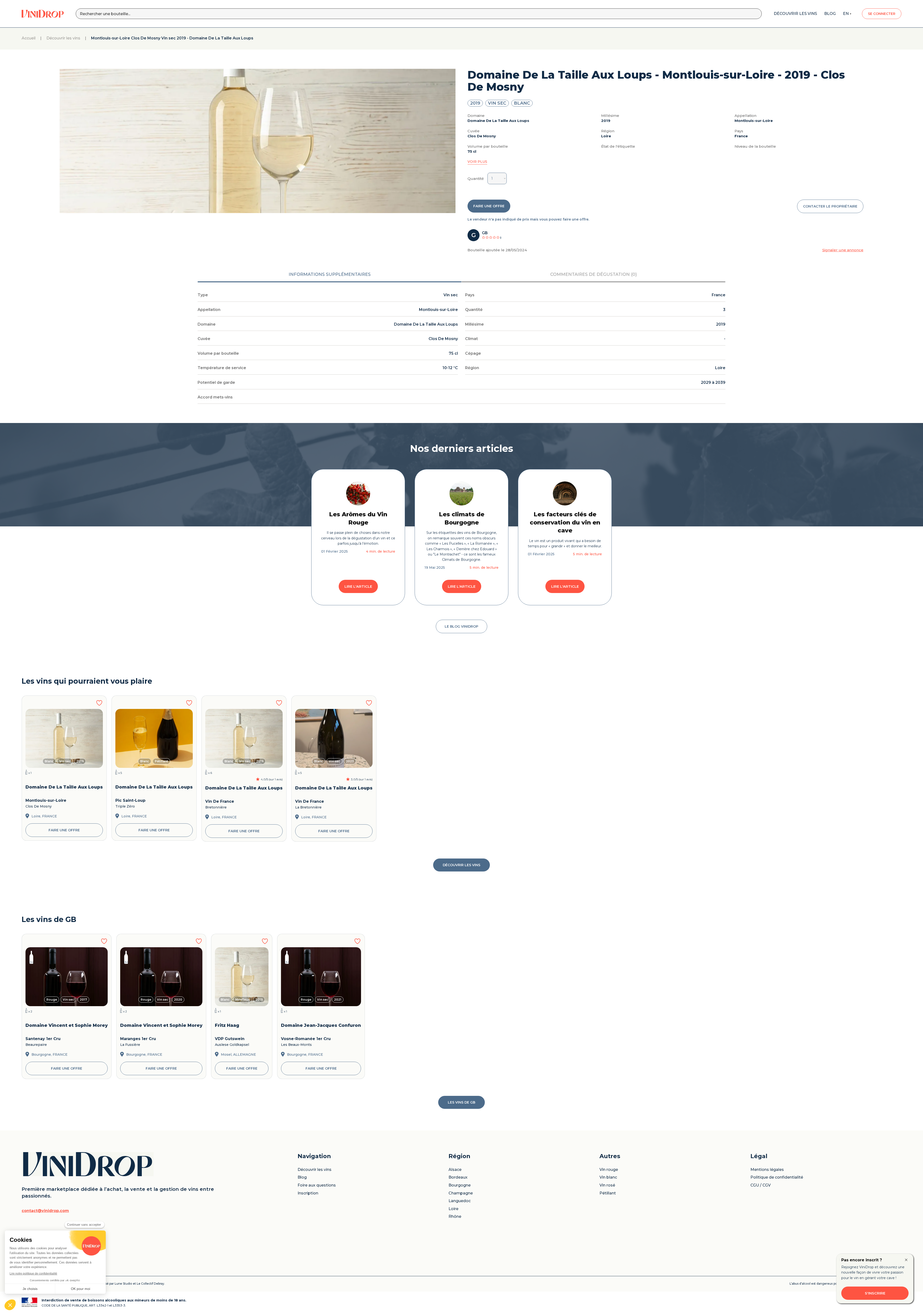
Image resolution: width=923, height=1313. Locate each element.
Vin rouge (608, 1170)
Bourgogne (460, 1185)
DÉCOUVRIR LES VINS (461, 865)
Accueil (29, 38)
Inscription (308, 1193)
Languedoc (460, 1201)
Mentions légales (767, 1170)
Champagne (461, 1193)
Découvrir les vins (63, 38)
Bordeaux (458, 1177)
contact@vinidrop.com (45, 1211)
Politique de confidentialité (776, 1177)
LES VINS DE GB (461, 1102)
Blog (302, 1177)
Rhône (455, 1216)
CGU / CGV (760, 1185)
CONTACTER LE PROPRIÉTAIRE (830, 206)
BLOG (830, 14)
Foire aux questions (317, 1185)
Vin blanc (608, 1177)
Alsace (455, 1170)
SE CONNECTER (881, 14)
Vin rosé (607, 1185)
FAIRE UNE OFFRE (489, 206)
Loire (453, 1209)
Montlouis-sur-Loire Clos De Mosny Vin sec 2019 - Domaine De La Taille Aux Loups (172, 38)
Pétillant (607, 1193)
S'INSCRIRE (875, 1293)
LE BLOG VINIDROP (461, 626)
